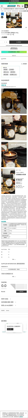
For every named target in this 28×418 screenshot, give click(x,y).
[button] (26, 6)
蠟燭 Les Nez (6, 72)
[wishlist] (11, 34)
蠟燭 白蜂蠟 (6, 74)
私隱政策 (21, 416)
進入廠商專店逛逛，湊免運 (14, 51)
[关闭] (25, 413)
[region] (14, 414)
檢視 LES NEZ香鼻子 (7, 305)
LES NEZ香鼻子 (5, 31)
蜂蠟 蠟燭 (5, 69)
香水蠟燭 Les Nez (13, 74)
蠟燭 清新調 (13, 72)
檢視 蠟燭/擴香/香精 (7, 302)
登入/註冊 (9, 329)
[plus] (7, 42)
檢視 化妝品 (4, 299)
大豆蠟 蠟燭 (11, 69)
